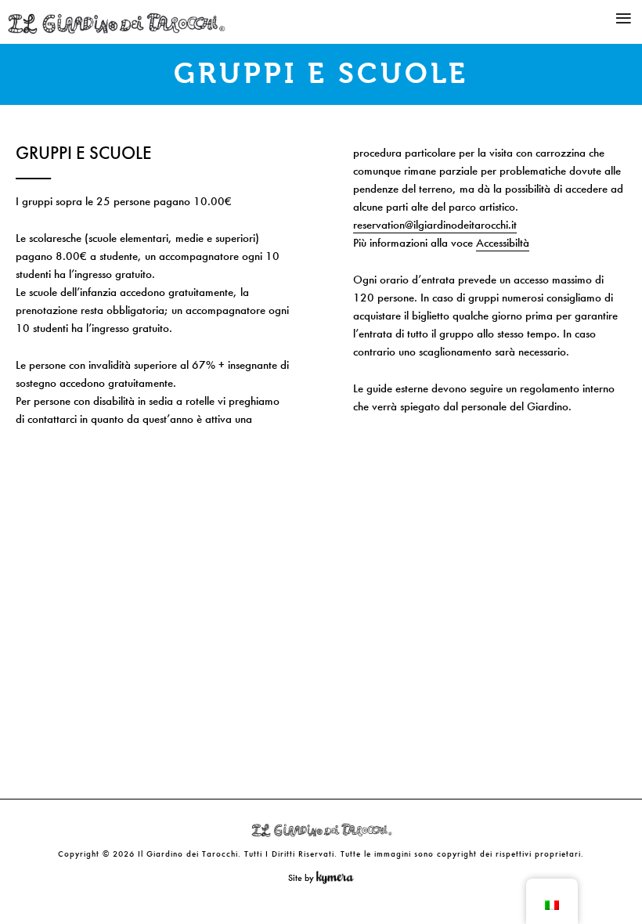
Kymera (338, 878)
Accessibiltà (502, 243)
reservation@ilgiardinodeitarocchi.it (435, 225)
